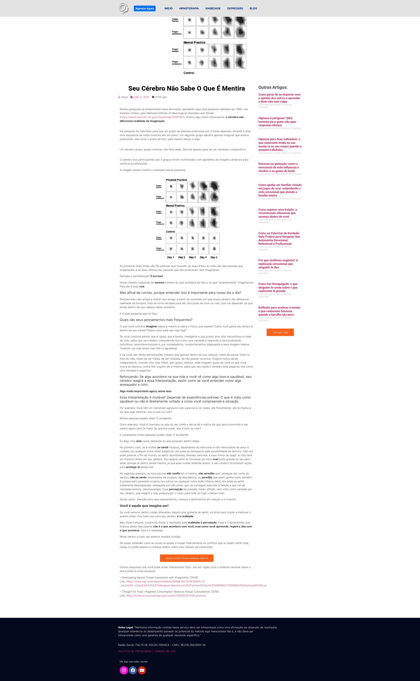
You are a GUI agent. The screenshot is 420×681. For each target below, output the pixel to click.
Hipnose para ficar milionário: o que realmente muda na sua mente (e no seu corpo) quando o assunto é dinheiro (280, 144)
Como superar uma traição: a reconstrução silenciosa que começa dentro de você (277, 213)
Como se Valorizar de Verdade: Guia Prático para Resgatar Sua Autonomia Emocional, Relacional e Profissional (279, 238)
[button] (280, 332)
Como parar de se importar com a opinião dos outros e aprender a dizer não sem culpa (279, 98)
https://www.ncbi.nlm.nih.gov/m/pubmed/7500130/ (152, 117)
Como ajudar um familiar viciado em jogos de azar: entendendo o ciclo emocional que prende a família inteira (280, 190)
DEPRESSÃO (235, 8)
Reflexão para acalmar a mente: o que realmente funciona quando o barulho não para (279, 311)
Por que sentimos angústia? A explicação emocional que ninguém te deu (278, 264)
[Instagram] (124, 670)
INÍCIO (169, 8)
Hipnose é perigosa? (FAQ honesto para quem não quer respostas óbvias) (277, 121)
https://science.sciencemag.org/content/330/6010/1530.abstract (166, 595)
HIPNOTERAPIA (189, 8)
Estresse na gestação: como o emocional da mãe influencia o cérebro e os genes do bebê (278, 167)
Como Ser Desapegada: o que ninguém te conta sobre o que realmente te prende (277, 287)
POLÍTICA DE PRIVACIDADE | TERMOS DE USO (147, 651)
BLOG (253, 8)
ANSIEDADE (213, 8)
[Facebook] (133, 670)
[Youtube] (142, 670)
